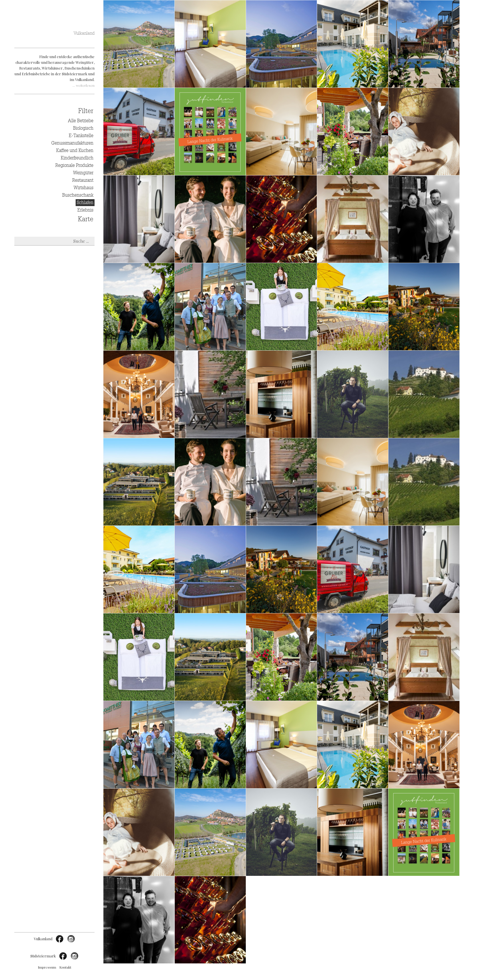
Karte (85, 219)
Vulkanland (84, 33)
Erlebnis (85, 210)
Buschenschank (77, 195)
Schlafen (85, 202)
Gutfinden (54, 22)
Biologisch (83, 128)
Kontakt (65, 967)
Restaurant (82, 180)
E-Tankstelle (81, 135)
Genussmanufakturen (72, 143)
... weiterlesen (83, 85)
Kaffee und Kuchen (74, 150)
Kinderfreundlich (77, 158)
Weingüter (83, 173)
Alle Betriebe (80, 120)
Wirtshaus (83, 187)
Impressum (47, 967)
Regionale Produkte (74, 165)
